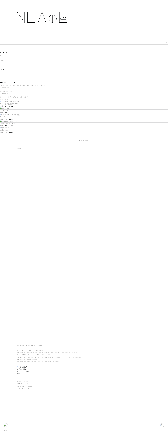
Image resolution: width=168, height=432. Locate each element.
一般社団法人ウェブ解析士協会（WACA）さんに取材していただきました (23, 85)
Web (1, 56)
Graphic (3, 58)
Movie (2, 60)
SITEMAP (29, 386)
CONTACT (20, 386)
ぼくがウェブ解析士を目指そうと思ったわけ (14, 97)
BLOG (2, 70)
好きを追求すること (6, 91)
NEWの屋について (22, 381)
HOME (19, 148)
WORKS (3, 52)
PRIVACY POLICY (23, 388)
